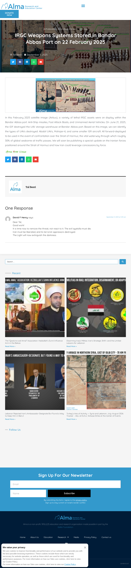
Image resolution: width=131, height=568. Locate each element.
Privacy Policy (90, 537)
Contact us (106, 537)
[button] (83, 6)
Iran (81, 29)
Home (22, 537)
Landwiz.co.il (124, 563)
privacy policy (81, 500)
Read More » (10, 346)
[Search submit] (122, 261)
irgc (86, 29)
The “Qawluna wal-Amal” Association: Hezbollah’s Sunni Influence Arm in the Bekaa (34, 341)
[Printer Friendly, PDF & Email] (16, 151)
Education (48, 537)
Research (62, 537)
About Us (34, 537)
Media (76, 537)
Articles (72, 29)
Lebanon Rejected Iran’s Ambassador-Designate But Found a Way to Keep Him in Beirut (34, 414)
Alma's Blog (63, 29)
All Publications (50, 29)
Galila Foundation (65, 527)
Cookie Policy (70, 564)
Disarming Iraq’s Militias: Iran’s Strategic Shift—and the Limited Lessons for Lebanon (94, 341)
